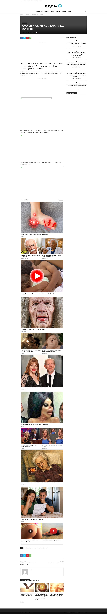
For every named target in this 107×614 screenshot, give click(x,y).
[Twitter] (24, 38)
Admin (24, 32)
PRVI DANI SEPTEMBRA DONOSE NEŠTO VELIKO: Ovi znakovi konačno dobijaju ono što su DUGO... (76, 75)
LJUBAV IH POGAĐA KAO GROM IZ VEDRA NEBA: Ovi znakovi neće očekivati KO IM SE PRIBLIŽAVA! (26, 594)
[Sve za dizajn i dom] (53, 6)
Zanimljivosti (39, 11)
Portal (74, 46)
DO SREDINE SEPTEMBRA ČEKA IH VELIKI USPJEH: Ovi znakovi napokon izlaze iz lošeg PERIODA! (76, 85)
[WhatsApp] (30, 38)
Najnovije (46, 11)
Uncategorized (26, 14)
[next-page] (23, 602)
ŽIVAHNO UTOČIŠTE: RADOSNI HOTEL (56, 563)
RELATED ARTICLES (25, 580)
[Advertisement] (42, 51)
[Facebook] (21, 38)
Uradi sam (57, 11)
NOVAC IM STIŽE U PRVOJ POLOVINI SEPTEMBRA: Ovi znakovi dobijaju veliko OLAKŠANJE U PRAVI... (76, 54)
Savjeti (69, 11)
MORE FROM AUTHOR (34, 580)
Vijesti (52, 11)
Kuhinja (64, 11)
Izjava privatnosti (23, 0)
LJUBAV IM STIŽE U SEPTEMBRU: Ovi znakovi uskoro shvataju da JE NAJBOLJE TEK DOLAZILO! (76, 64)
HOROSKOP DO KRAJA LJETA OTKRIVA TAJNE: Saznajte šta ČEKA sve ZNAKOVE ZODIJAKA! (76, 43)
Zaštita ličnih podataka (38, 0)
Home (21, 14)
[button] (85, 11)
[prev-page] (21, 602)
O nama (32, 0)
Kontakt (28, 0)
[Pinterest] (27, 38)
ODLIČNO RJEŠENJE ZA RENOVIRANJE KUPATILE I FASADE (28, 563)
